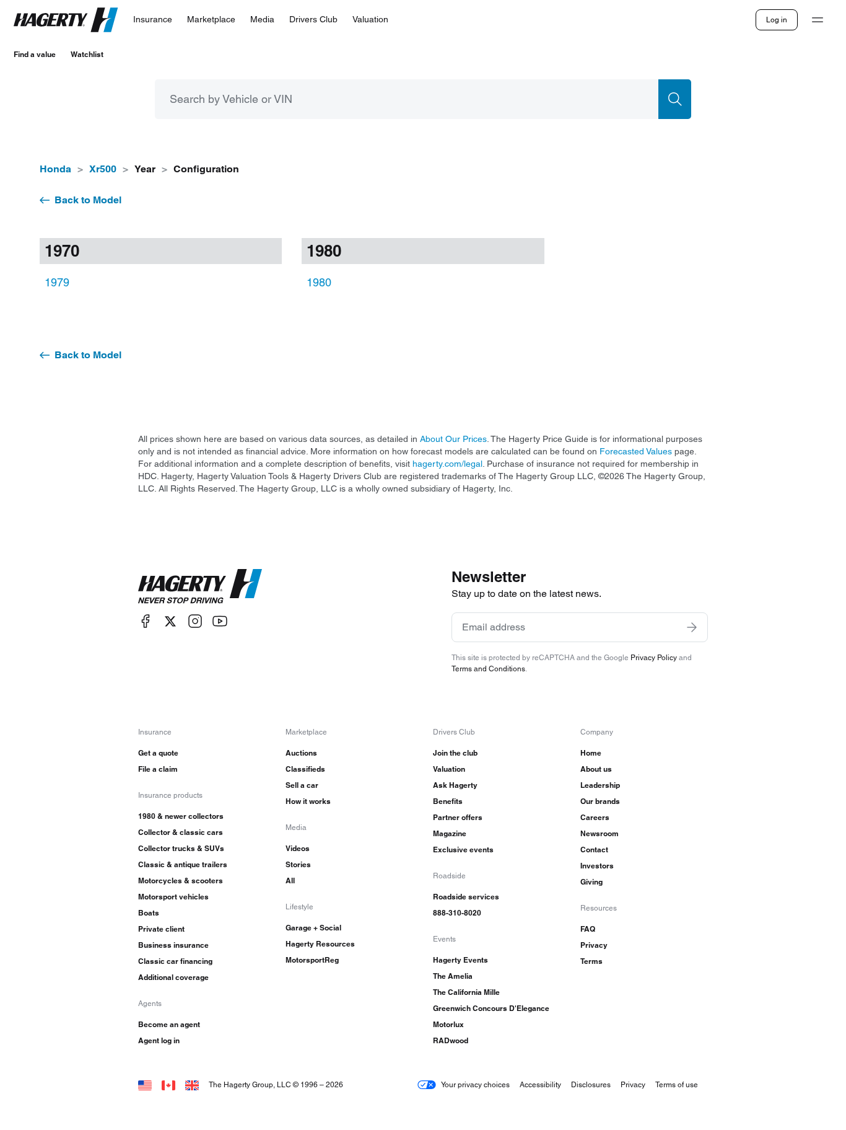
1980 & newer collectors (181, 816)
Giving (591, 882)
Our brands (600, 801)
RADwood (450, 1040)
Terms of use (676, 1084)
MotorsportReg (312, 960)
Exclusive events (463, 849)
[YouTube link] (219, 621)
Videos (298, 848)
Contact (594, 849)
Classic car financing (175, 961)
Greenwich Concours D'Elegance (491, 1008)
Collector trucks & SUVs (181, 848)
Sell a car (302, 785)
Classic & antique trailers (182, 864)
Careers (594, 817)
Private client (161, 929)
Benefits (448, 801)
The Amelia (453, 976)
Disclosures (591, 1084)
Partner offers (457, 817)
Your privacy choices (475, 1084)
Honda (55, 169)
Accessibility (540, 1084)
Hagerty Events (460, 960)
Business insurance (173, 945)
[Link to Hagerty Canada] (168, 1084)
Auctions (301, 753)
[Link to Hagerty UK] (192, 1084)
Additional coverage (173, 977)
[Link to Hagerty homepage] (200, 586)
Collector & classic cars (180, 832)
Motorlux (448, 1024)
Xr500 (102, 169)
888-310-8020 (457, 913)
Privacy (594, 945)
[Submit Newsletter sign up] (692, 627)
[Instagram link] (195, 621)
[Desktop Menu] (817, 20)
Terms (591, 961)
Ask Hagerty (455, 785)
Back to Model (88, 200)
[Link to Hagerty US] (145, 1084)
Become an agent (169, 1024)
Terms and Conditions (488, 668)
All (290, 880)
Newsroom (599, 833)
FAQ (587, 929)
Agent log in (159, 1040)
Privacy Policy (653, 657)
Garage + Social (313, 928)
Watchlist (87, 54)
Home (590, 753)
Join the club (455, 753)
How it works (308, 801)
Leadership (600, 785)
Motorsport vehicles (173, 897)
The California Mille (466, 992)
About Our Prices (453, 439)
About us (596, 769)
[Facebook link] (145, 621)
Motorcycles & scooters (180, 880)
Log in (776, 19)
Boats (148, 913)
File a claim (158, 769)
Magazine (449, 833)
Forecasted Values (636, 451)
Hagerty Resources (320, 944)
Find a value (35, 54)
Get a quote (158, 753)
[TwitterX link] (170, 621)
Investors (597, 866)
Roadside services (466, 897)
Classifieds (305, 769)
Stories (298, 864)
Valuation (449, 769)
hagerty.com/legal (447, 464)
